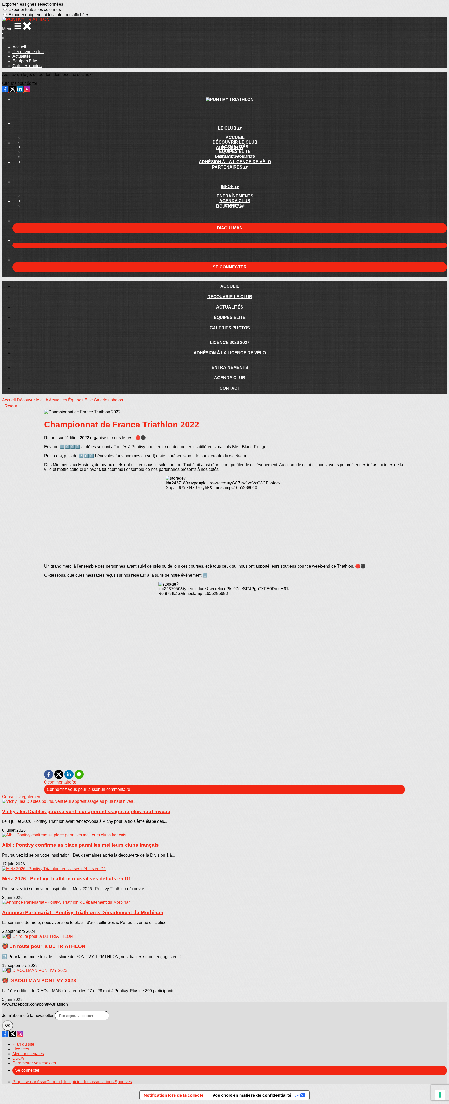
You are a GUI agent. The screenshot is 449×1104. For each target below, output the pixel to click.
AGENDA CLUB (234, 200)
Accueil (19, 47)
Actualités (21, 56)
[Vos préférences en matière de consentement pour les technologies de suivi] (440, 1095)
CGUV (18, 1058)
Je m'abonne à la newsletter (28, 1015)
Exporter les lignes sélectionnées (32, 4)
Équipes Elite (24, 61)
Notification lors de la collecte (174, 1095)
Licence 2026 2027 (235, 157)
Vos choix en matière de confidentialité (252, 1095)
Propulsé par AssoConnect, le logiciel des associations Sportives (72, 1082)
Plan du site (23, 1044)
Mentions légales (28, 1053)
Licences (20, 1049)
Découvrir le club (28, 51)
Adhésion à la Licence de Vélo (235, 161)
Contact (230, 388)
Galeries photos (27, 65)
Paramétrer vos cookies (34, 1063)
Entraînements (235, 196)
